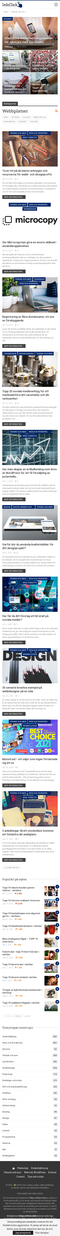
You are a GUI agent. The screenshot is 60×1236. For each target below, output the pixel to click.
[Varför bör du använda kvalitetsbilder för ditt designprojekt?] (30, 522)
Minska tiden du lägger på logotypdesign (40, 87)
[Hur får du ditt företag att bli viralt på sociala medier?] (30, 594)
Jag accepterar (23, 1232)
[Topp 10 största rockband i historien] (51, 904)
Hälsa (5, 1124)
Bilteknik (16, 117)
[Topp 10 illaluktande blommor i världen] (51, 929)
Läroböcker (9, 353)
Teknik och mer (18, 133)
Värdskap (39, 279)
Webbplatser (30, 654)
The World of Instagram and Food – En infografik (15, 65)
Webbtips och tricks (12, 1080)
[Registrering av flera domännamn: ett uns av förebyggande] (30, 294)
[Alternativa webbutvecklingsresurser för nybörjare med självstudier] (30, 33)
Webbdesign (30, 209)
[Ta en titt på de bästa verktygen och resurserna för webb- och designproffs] (30, 148)
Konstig (6, 1111)
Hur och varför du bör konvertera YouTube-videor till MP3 (43, 65)
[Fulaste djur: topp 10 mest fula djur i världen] (51, 955)
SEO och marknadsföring (14, 1086)
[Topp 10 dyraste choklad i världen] (51, 981)
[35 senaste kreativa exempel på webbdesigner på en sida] (30, 665)
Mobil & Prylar (40, 117)
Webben (6, 1092)
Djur (4, 1149)
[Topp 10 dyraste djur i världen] (51, 968)
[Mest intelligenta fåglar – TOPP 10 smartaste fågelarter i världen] (51, 942)
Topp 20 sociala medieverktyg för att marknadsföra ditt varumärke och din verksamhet (25, 395)
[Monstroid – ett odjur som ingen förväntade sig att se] (30, 737)
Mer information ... (14, 197)
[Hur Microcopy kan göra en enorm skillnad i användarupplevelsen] (30, 220)
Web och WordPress (39, 133)
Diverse (7, 19)
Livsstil (5, 1130)
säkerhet (23, 122)
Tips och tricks (36, 1176)
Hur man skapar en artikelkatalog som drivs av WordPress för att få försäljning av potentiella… (29, 473)
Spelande (34, 122)
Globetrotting (8, 1105)
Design (6, 507)
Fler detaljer (42, 1233)
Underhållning (9, 1036)
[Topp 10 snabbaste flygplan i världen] (51, 1006)
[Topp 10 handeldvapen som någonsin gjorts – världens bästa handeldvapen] (51, 917)
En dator (26, 117)
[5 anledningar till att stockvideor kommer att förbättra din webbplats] (30, 808)
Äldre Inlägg (12, 867)
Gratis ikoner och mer (24, 507)
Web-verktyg (30, 137)
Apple (6, 117)
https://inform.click (38, 1198)
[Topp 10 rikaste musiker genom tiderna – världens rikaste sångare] (51, 891)
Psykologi (7, 1074)
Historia (6, 1143)
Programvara (9, 122)
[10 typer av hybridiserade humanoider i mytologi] (51, 993)
